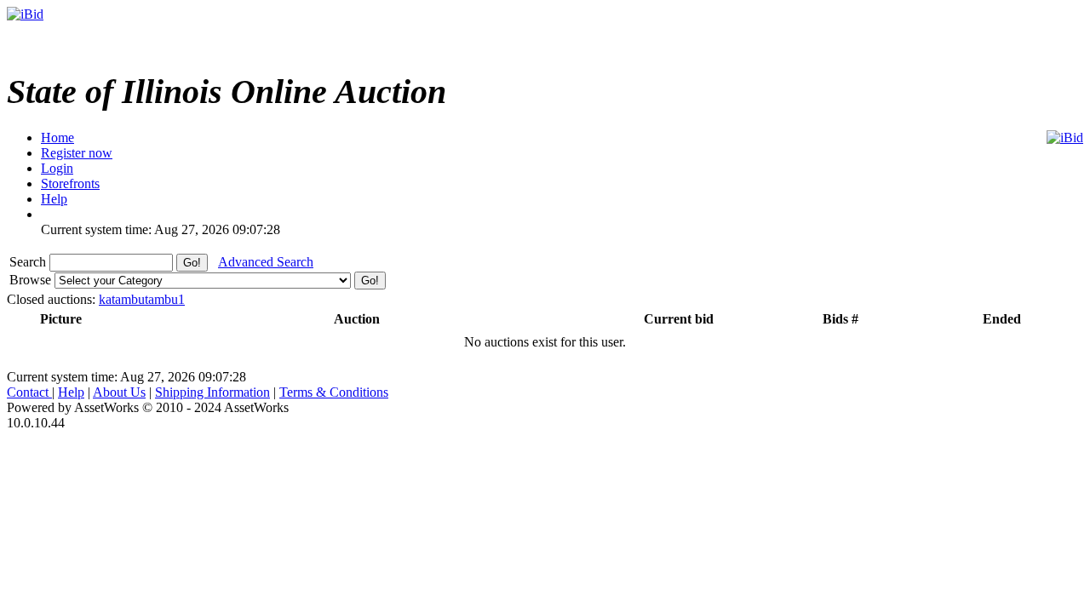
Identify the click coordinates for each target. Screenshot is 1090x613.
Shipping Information (212, 392)
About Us (119, 392)
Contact (29, 392)
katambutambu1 (142, 299)
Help (71, 392)
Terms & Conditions (333, 392)
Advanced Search (265, 262)
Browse (31, 279)
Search (29, 262)
